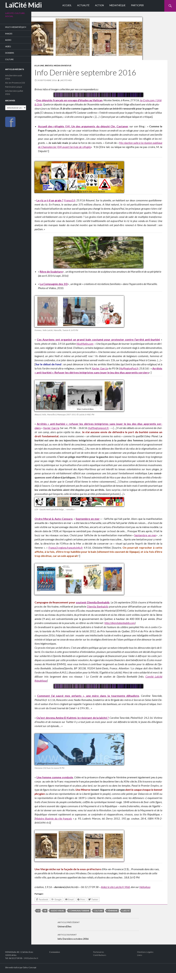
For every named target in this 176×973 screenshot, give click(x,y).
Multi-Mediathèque (15, 27)
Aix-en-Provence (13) (15, 82)
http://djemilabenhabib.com (119, 623)
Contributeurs (99, 955)
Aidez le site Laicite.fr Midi (115, 887)
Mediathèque (117, 5)
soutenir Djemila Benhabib (92, 602)
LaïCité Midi (23, 5)
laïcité (126, 910)
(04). (83, 126)
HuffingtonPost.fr (129, 368)
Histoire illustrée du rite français (53, 818)
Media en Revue (62, 65)
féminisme (113, 910)
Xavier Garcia (100, 368)
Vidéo (8, 46)
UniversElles (69, 924)
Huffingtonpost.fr (98, 428)
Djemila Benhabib (97, 606)
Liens (139, 955)
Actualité (83, 5)
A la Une (39, 65)
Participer (137, 5)
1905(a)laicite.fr (31, 958)
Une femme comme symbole (54, 777)
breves (49, 65)
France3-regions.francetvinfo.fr (65, 547)
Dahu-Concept (29, 967)
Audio (8, 40)
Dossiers (9, 53)
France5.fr (70, 200)
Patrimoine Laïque (13, 86)
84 (45, 910)
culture (98, 910)
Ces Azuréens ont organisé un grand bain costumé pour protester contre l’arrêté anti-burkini (98, 339)
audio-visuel (57, 910)
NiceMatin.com (85, 343)
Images (8, 33)
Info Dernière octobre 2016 (73, 936)
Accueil (67, 5)
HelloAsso (144, 887)
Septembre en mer (145, 535)
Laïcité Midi (66, 80)
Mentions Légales (145, 952)
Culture (9, 59)
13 (38, 910)
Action (99, 5)
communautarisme (79, 910)
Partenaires (98, 952)
